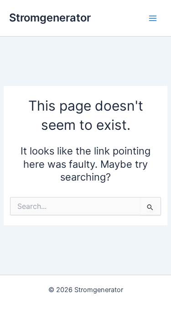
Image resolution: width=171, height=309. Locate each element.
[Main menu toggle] (153, 18)
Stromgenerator (50, 17)
